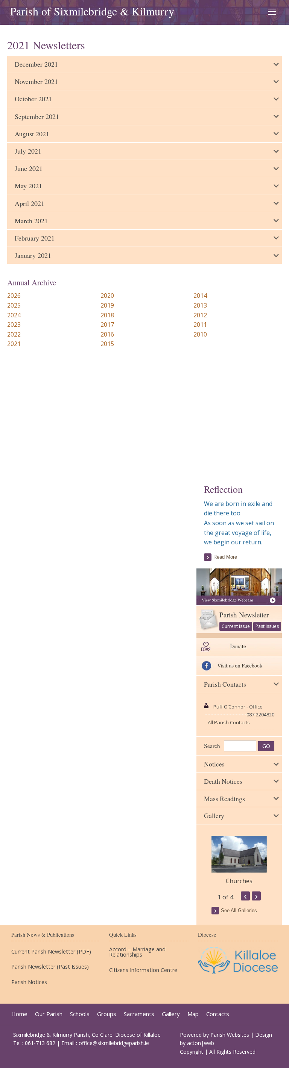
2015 (107, 344)
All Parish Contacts (229, 722)
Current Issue (236, 626)
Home (19, 1014)
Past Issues (267, 626)
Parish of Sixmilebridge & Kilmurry (92, 10)
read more (225, 557)
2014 (200, 295)
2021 (14, 344)
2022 (14, 334)
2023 (14, 324)
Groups (106, 1014)
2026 (14, 295)
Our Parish (48, 1014)
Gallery (171, 1014)
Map (193, 1014)
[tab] (144, 64)
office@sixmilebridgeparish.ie (114, 1043)
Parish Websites (229, 1034)
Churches (239, 881)
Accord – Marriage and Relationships (137, 952)
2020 (107, 295)
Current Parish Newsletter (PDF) (51, 951)
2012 (200, 315)
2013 (200, 305)
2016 (107, 334)
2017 (107, 324)
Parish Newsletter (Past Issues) (50, 966)
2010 (200, 334)
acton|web (200, 1043)
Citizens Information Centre (143, 970)
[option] (239, 860)
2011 (200, 324)
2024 (14, 315)
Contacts (217, 1014)
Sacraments (139, 1014)
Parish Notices (29, 982)
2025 (14, 305)
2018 (107, 315)
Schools (80, 1014)
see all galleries (239, 910)
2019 (107, 305)
